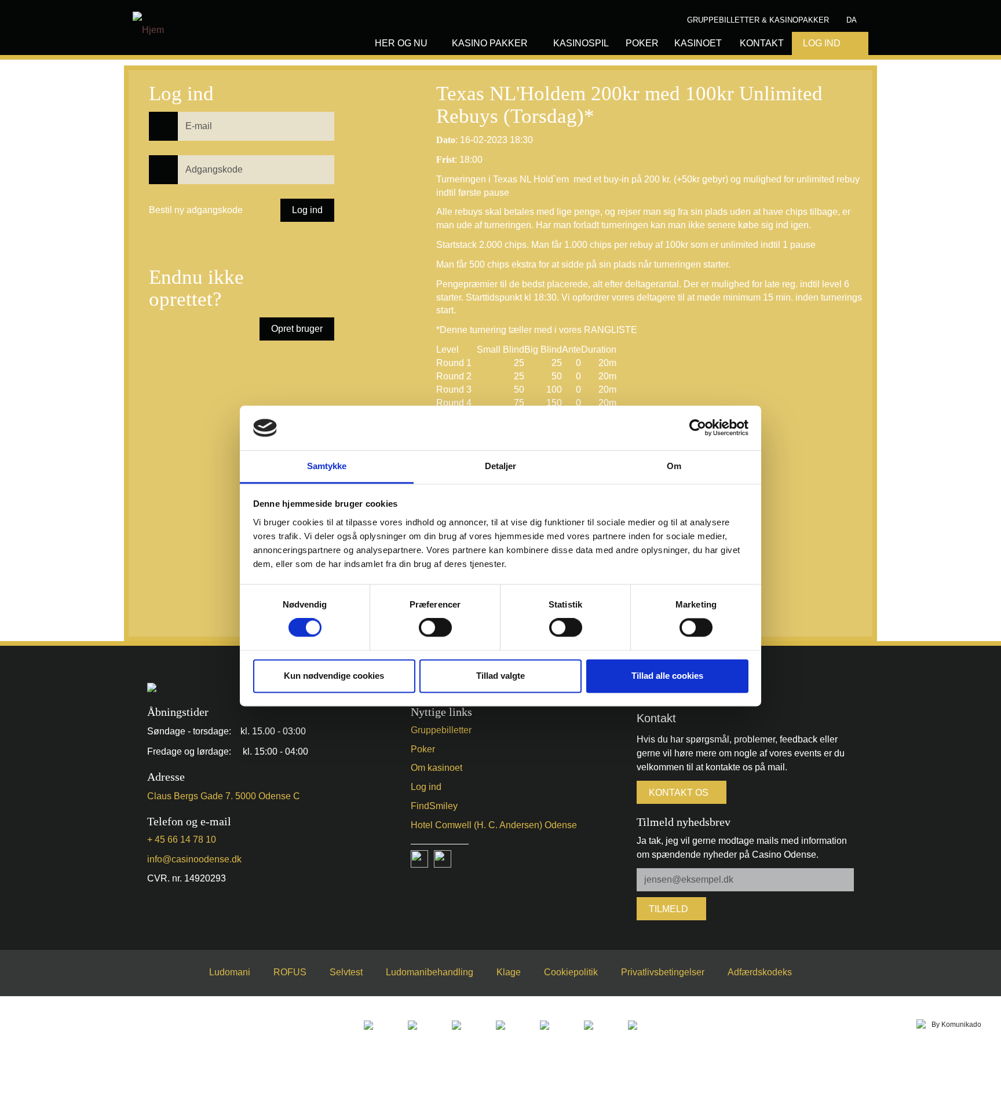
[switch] (435, 628)
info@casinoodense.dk (194, 859)
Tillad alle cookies (667, 676)
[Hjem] (148, 24)
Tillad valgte (500, 676)
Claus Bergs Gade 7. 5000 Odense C (223, 796)
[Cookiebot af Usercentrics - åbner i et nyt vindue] (697, 428)
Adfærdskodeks (760, 972)
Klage (508, 972)
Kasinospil (581, 43)
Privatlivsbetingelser (662, 972)
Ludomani (229, 972)
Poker (642, 43)
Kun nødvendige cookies (334, 676)
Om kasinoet (436, 768)
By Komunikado (956, 1024)
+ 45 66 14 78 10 (181, 839)
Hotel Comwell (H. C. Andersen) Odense (494, 825)
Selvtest (346, 972)
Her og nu (401, 43)
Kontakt (762, 43)
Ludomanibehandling (429, 972)
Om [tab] (674, 466)
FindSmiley (434, 806)
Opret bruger (297, 329)
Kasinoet (698, 43)
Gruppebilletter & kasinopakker (758, 20)
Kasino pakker (490, 43)
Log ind (426, 787)
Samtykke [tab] (327, 466)
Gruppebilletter (441, 730)
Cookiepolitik (571, 972)
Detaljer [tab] (501, 466)
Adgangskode (162, 158)
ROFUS (289, 972)
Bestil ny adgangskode (196, 210)
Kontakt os (678, 793)
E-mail (155, 115)
